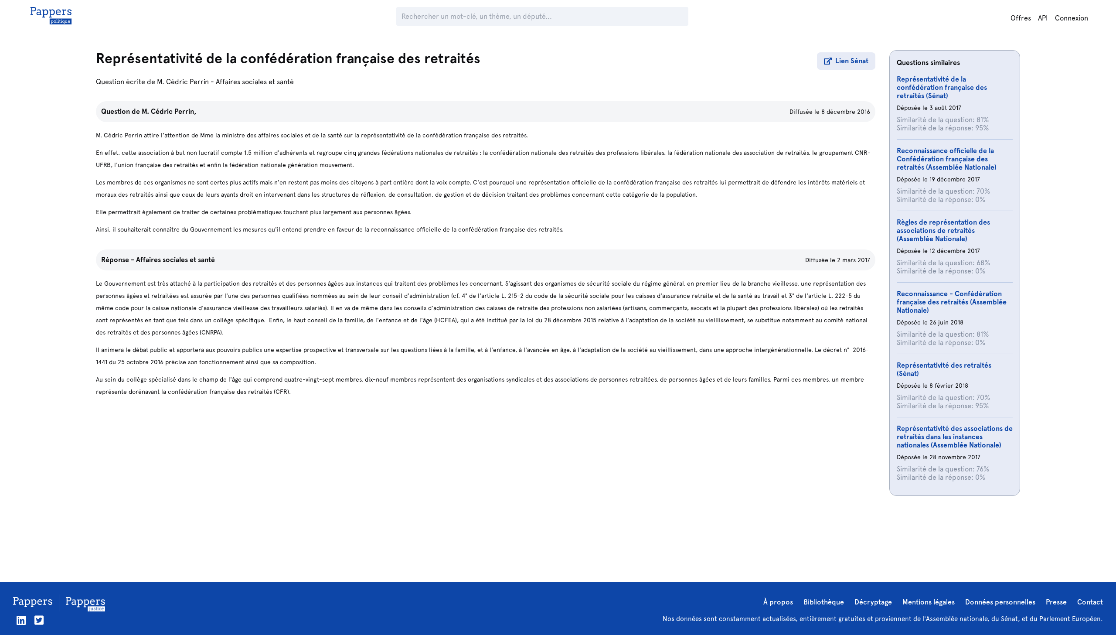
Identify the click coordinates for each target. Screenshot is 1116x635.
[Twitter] (39, 620)
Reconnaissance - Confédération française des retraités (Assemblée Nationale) (952, 302)
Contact (1090, 602)
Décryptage (873, 602)
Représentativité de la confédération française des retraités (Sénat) (942, 87)
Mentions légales (928, 602)
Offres (1021, 18)
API (1043, 18)
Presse (1056, 602)
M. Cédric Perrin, (169, 111)
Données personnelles (1000, 602)
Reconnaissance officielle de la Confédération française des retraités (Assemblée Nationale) (947, 159)
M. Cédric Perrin (183, 82)
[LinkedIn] (21, 620)
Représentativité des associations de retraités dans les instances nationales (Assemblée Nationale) (955, 436)
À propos (778, 602)
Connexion (1071, 18)
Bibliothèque (823, 602)
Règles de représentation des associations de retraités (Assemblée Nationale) (943, 230)
